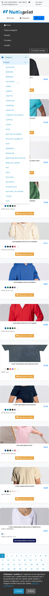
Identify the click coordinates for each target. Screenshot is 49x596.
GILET (8, 144)
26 (43, 564)
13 (14, 560)
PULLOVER (9, 177)
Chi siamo (39, 2)
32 (32, 569)
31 (26, 569)
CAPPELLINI (10, 101)
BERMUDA (9, 77)
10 (45, 556)
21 (14, 564)
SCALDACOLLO (11, 187)
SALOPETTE (10, 182)
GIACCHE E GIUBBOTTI (14, 139)
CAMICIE (9, 91)
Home (8, 25)
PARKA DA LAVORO (13, 163)
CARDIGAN (10, 105)
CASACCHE (10, 110)
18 (41, 560)
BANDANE (9, 72)
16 (30, 560)
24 (31, 564)
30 (20, 569)
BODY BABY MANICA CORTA (24, 445)
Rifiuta (31, 591)
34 (43, 569)
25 (37, 564)
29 (14, 569)
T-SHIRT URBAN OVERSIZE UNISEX (24, 486)
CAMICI (8, 86)
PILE (7, 167)
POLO (8, 172)
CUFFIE (8, 124)
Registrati (25, 18)
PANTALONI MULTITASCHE (15, 158)
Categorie (8, 57)
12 (8, 560)
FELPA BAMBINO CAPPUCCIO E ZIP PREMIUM (24, 241)
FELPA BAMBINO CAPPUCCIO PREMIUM (24, 282)
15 (25, 560)
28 (9, 569)
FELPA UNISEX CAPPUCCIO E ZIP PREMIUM (24, 323)
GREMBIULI (10, 148)
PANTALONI (10, 153)
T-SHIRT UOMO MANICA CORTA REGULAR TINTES (24, 364)
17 (36, 560)
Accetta (19, 591)
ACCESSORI (10, 67)
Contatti (38, 4)
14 (19, 560)
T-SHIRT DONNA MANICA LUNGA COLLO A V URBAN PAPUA (24, 527)
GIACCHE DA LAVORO (14, 134)
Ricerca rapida (39, 51)
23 (26, 564)
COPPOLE (9, 120)
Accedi (11, 18)
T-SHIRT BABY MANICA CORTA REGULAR (24, 404)
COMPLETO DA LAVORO (14, 115)
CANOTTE (9, 96)
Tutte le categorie (10, 30)
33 (37, 569)
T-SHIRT (9, 196)
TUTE (8, 201)
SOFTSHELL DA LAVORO (14, 191)
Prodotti (7, 35)
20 (8, 564)
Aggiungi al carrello (25, 213)
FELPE (8, 129)
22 (20, 564)
